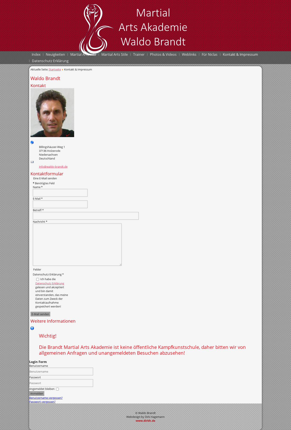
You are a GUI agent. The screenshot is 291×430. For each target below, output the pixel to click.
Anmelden (36, 393)
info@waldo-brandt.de (53, 166)
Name (38, 187)
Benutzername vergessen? (46, 398)
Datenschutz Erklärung (50, 61)
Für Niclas (210, 54)
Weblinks (189, 54)
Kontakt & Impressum (240, 54)
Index (36, 54)
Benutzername (38, 366)
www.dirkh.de (145, 421)
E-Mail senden (40, 314)
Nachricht (40, 222)
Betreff (38, 210)
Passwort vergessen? (42, 402)
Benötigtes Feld (44, 183)
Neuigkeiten (55, 54)
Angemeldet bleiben (42, 389)
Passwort (35, 377)
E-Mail (38, 198)
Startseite (55, 69)
